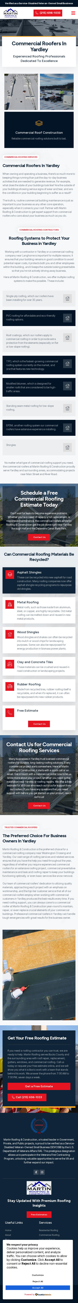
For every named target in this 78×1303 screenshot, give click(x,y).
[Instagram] (42, 1172)
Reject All (38, 1281)
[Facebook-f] (36, 1172)
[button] (73, 13)
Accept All (37, 1288)
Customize (38, 1275)
